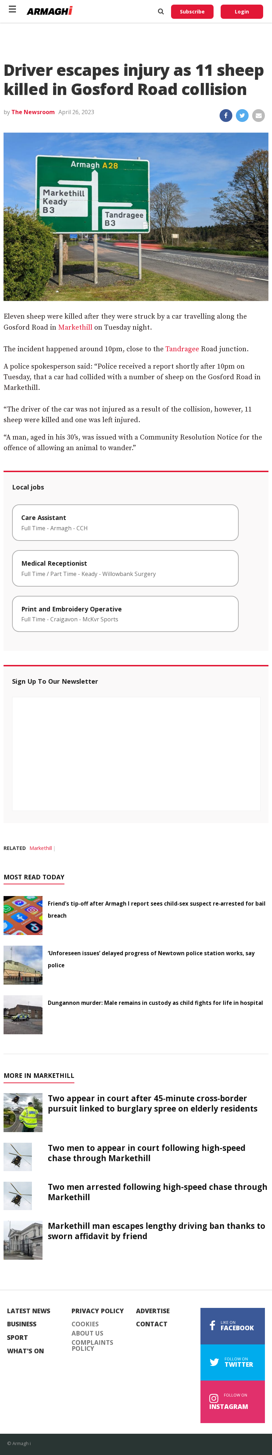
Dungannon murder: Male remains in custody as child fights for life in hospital (155, 1002)
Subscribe (192, 11)
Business (21, 1324)
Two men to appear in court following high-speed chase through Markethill (146, 1153)
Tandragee (182, 349)
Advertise (153, 1311)
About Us (87, 1333)
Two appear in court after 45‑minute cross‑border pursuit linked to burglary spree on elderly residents (152, 1103)
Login (242, 11)
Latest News (28, 1311)
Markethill (75, 327)
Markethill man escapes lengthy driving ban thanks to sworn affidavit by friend (156, 1231)
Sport (17, 1337)
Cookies (85, 1324)
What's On (25, 1351)
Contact (152, 1324)
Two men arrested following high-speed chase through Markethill (157, 1192)
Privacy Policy (98, 1311)
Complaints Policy (92, 1345)
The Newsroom (33, 112)
